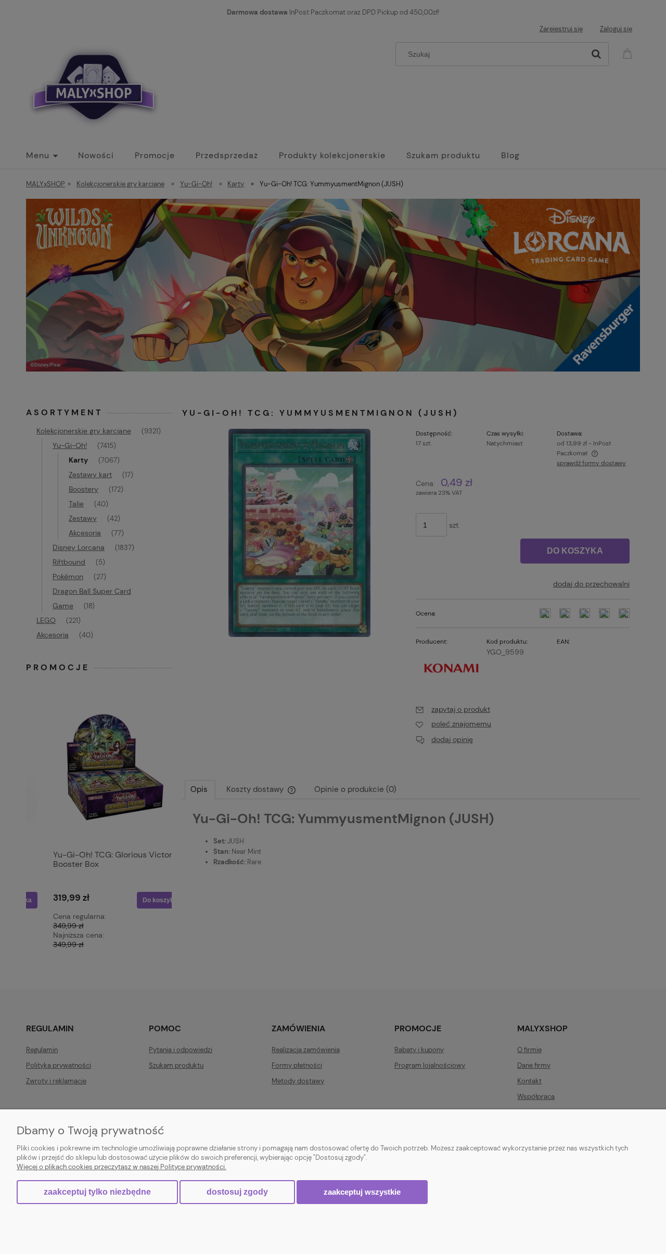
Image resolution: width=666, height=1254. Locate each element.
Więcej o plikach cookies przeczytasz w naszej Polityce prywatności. (121, 1166)
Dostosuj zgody (237, 1191)
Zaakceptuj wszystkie (362, 1191)
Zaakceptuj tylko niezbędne (97, 1191)
